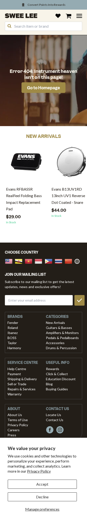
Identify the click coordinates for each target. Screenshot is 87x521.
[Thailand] (60, 260)
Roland (12, 328)
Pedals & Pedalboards (62, 338)
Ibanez (12, 333)
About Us (14, 415)
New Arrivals (55, 323)
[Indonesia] (40, 260)
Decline (42, 497)
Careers (13, 430)
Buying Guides (57, 389)
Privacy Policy (39, 471)
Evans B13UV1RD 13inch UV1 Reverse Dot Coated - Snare (68, 195)
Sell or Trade (16, 384)
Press (11, 435)
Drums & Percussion (61, 348)
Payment (14, 374)
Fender (12, 323)
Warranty (14, 394)
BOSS (11, 338)
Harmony (14, 348)
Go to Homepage (43, 87)
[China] (70, 260)
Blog (49, 384)
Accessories (55, 343)
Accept (42, 484)
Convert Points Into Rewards (46, 4)
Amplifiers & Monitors (62, 333)
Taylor (12, 343)
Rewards (52, 369)
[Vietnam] (30, 260)
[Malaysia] (10, 260)
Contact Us (54, 420)
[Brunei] (20, 260)
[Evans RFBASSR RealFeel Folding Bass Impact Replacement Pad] (26, 164)
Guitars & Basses (59, 328)
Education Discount (61, 379)
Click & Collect (57, 374)
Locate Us (53, 415)
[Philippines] (50, 260)
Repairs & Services (21, 389)
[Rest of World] (78, 260)
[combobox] (43, 26)
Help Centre (16, 369)
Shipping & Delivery (22, 379)
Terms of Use (17, 420)
